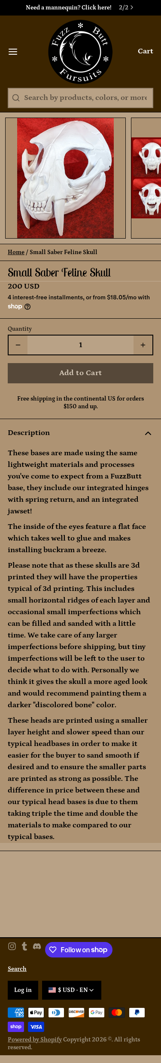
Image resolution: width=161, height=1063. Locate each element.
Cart (145, 51)
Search (17, 969)
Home (16, 252)
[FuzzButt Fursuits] (80, 51)
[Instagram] (12, 949)
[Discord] (37, 949)
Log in (23, 990)
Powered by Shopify (35, 1039)
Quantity (20, 329)
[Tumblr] (24, 949)
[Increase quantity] (143, 345)
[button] (80, 373)
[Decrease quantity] (18, 345)
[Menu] (17, 52)
